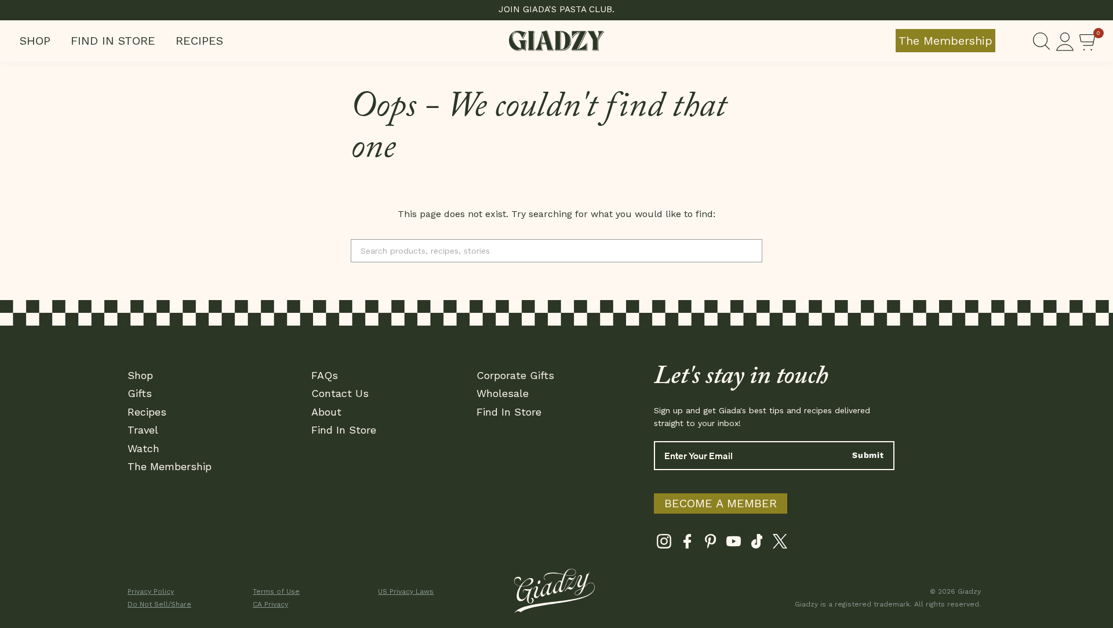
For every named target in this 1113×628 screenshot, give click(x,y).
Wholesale (503, 393)
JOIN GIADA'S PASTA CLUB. (556, 9)
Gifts (140, 393)
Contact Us (340, 393)
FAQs (324, 375)
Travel (143, 430)
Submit (868, 455)
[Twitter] (780, 544)
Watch (143, 448)
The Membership (945, 41)
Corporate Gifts (515, 375)
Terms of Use (276, 591)
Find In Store (113, 41)
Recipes (199, 41)
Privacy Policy (151, 591)
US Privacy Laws (406, 591)
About (326, 412)
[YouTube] (733, 544)
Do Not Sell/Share (159, 604)
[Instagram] (664, 544)
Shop (35, 41)
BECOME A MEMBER (720, 503)
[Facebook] (687, 544)
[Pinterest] (710, 544)
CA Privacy (270, 604)
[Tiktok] (757, 544)
